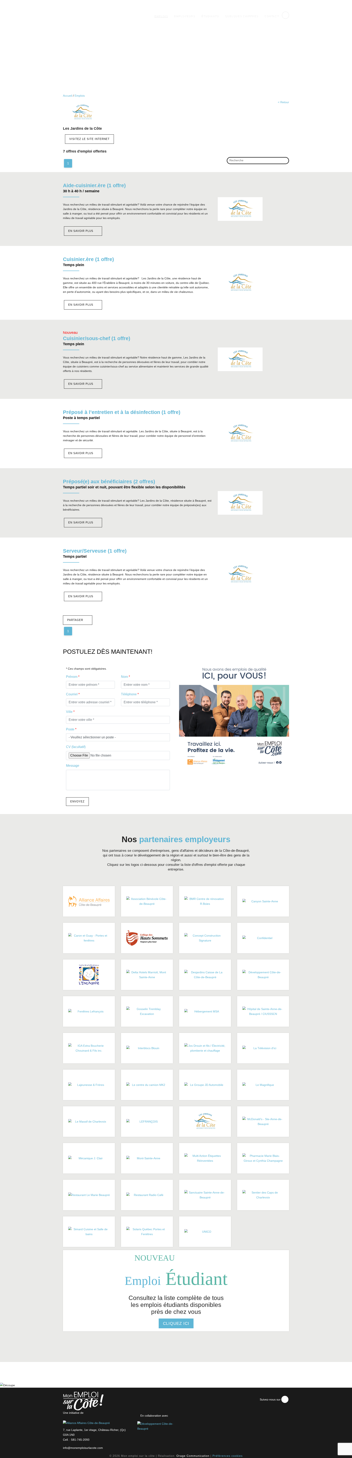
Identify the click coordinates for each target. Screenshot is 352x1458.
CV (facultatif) (76, 747)
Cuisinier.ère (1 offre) (88, 259)
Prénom (72, 676)
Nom (125, 676)
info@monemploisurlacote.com (83, 1447)
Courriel (73, 694)
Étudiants (210, 16)
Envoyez (77, 801)
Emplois (161, 16)
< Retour (283, 102)
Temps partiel (75, 556)
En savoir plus (81, 230)
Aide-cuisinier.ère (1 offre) (94, 185)
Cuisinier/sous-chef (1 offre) (96, 338)
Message (73, 765)
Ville (70, 712)
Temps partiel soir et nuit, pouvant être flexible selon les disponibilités (124, 487)
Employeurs (184, 16)
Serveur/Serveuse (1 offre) (94, 551)
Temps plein (73, 265)
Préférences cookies (227, 1455)
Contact (271, 16)
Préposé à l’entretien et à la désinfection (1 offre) (121, 412)
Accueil (67, 95)
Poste (71, 729)
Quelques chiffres (241, 16)
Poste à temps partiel (81, 418)
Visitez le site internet (89, 138)
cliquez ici (176, 1323)
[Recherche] (284, 161)
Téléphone (130, 694)
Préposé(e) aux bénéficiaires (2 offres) (109, 481)
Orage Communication (192, 1455)
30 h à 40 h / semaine (81, 191)
